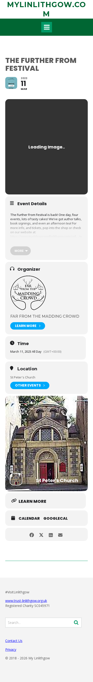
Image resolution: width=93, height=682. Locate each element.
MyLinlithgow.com (46, 9)
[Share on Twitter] (41, 534)
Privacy (10, 649)
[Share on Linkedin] (50, 534)
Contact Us (13, 640)
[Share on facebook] (31, 534)
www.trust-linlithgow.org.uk (26, 600)
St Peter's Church (22, 377)
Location (27, 369)
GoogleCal (55, 518)
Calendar (29, 518)
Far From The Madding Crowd (44, 316)
